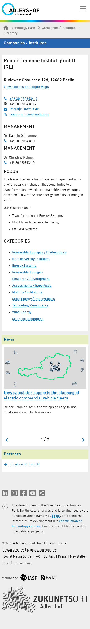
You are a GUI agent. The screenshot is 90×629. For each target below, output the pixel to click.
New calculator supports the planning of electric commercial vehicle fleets (41, 395)
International (22, 563)
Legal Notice (57, 543)
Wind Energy (21, 312)
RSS (6, 563)
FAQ (37, 556)
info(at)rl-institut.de (24, 109)
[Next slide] (83, 440)
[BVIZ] (48, 578)
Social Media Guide (17, 556)
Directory (10, 33)
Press (62, 556)
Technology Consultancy (30, 305)
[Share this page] (41, 493)
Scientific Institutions (27, 319)
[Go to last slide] (7, 440)
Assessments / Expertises (31, 285)
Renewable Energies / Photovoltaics (39, 252)
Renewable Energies (27, 272)
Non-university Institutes (30, 259)
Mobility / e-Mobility (27, 292)
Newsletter (78, 556)
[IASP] (28, 578)
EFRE (56, 516)
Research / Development (31, 279)
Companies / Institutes (59, 28)
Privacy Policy (13, 550)
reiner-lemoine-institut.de (29, 114)
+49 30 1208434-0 (23, 99)
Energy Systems (24, 265)
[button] (5, 493)
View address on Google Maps (26, 87)
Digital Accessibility (41, 550)
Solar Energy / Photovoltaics (33, 299)
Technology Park (22, 28)
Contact (49, 556)
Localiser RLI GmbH (25, 464)
